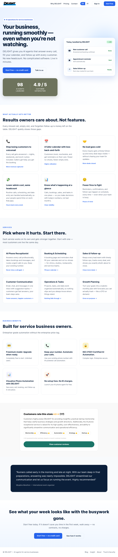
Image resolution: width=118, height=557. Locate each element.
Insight (92, 552)
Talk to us (39, 70)
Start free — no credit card (17, 70)
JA (87, 3)
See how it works (73, 536)
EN (83, 3)
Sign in (97, 4)
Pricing (66, 4)
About (99, 552)
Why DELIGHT (55, 4)
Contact (74, 4)
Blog (86, 552)
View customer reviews (59, 444)
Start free (109, 4)
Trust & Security (109, 552)
